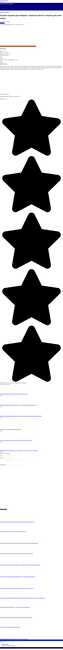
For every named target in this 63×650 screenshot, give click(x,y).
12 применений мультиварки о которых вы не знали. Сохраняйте (14, 638)
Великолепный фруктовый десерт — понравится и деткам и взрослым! (15, 607)
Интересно (2, 23)
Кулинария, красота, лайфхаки (6, 3)
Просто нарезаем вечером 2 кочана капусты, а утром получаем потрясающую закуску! (18, 405)
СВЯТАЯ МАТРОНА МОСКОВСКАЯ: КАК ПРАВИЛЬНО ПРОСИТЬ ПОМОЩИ (16, 617)
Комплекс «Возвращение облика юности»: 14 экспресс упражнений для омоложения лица (19, 543)
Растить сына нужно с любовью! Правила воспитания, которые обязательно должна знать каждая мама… (22, 597)
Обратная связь (5, 8)
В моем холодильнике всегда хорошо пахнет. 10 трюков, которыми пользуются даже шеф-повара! (21, 416)
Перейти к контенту (4, 0)
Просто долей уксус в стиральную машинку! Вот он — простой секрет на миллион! (17, 576)
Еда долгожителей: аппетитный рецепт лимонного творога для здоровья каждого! (17, 521)
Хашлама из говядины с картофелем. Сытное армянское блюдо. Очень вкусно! (17, 588)
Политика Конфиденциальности (8, 9)
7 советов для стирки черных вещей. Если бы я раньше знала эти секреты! (16, 440)
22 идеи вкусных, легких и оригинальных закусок (10, 429)
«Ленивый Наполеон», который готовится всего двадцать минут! (14, 393)
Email (1, 458)
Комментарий (3, 464)
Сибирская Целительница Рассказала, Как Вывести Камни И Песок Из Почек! (16, 553)
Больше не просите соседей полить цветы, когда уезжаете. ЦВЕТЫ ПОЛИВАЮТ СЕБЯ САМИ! (20, 564)
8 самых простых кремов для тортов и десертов (10, 627)
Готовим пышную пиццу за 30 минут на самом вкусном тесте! (13, 531)
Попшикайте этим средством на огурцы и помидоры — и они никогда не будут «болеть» (18, 450)
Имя (1, 455)
